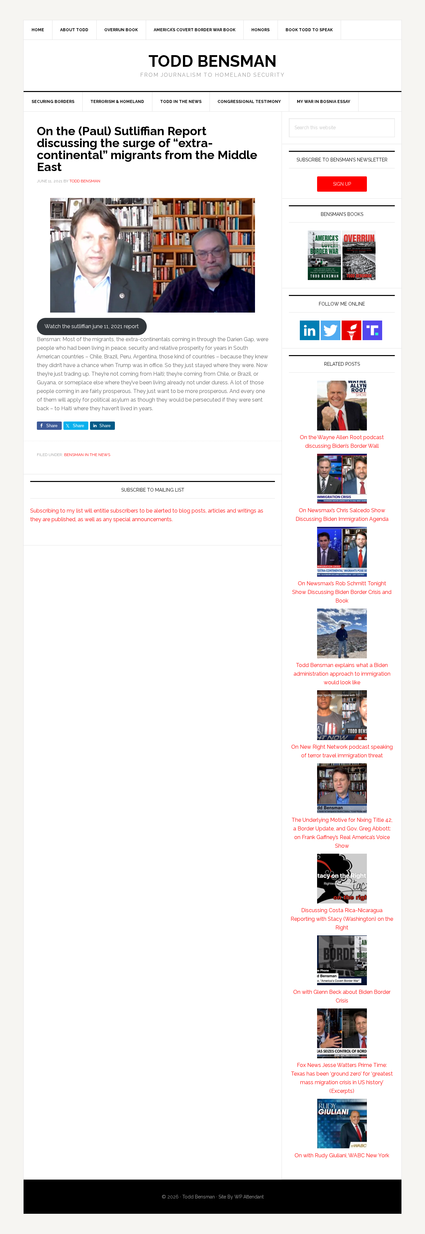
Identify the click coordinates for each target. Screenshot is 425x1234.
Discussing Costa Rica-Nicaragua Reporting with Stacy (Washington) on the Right (342, 919)
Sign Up (342, 184)
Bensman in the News (87, 454)
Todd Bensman (212, 61)
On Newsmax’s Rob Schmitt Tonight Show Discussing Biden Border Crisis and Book (341, 592)
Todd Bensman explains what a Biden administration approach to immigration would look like (342, 674)
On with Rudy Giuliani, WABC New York (342, 1155)
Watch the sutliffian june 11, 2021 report (91, 326)
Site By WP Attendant (241, 1196)
